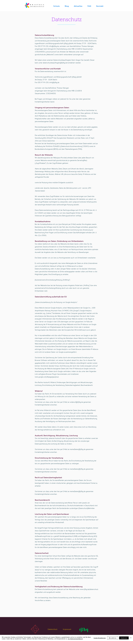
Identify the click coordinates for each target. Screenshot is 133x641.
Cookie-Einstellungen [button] (100, 638)
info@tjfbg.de (54, 46)
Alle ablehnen (113, 638)
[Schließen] (131, 638)
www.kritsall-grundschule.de (57, 160)
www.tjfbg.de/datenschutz (89, 589)
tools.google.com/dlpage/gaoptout (47, 377)
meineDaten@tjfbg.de (77, 449)
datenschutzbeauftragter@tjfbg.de (55, 63)
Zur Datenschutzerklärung (75, 639)
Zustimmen (124, 638)
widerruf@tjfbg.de (76, 402)
